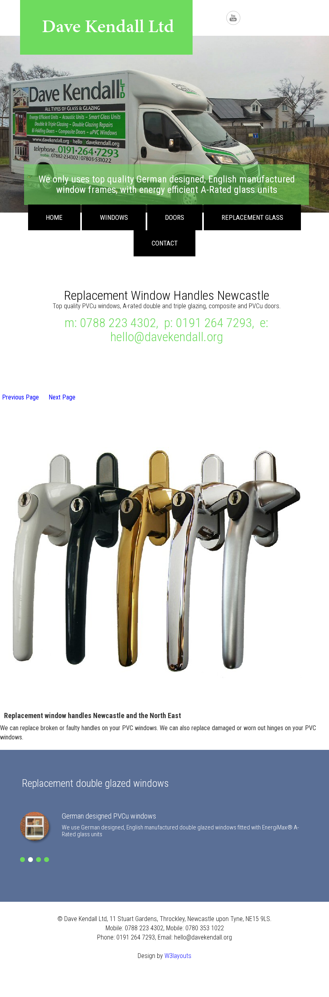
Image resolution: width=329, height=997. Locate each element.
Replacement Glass (252, 217)
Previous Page (20, 397)
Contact (165, 243)
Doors (174, 217)
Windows (114, 217)
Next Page (62, 397)
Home (54, 217)
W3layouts (177, 956)
